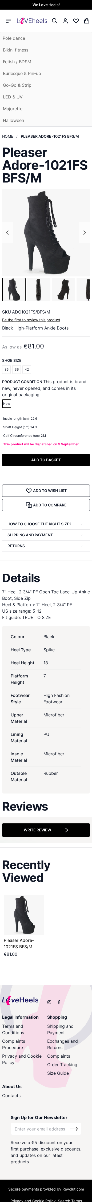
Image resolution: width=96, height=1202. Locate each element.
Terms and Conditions (13, 1029)
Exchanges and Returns (62, 1044)
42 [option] (27, 369)
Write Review (37, 830)
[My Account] (65, 21)
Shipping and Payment (60, 1029)
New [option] (6, 404)
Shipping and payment (30, 535)
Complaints (58, 1056)
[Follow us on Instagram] (49, 1002)
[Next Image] (84, 232)
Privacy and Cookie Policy (22, 1059)
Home (7, 136)
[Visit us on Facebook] (59, 1002)
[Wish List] (76, 21)
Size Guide (58, 1073)
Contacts (11, 1095)
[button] (14, 289)
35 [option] (7, 369)
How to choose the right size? (39, 524)
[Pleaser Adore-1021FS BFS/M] (24, 915)
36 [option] (17, 369)
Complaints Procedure (13, 1044)
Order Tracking (62, 1064)
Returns (16, 546)
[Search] (54, 21)
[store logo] (32, 20)
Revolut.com (73, 1189)
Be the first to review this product (31, 320)
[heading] (46, 578)
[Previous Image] (7, 232)
